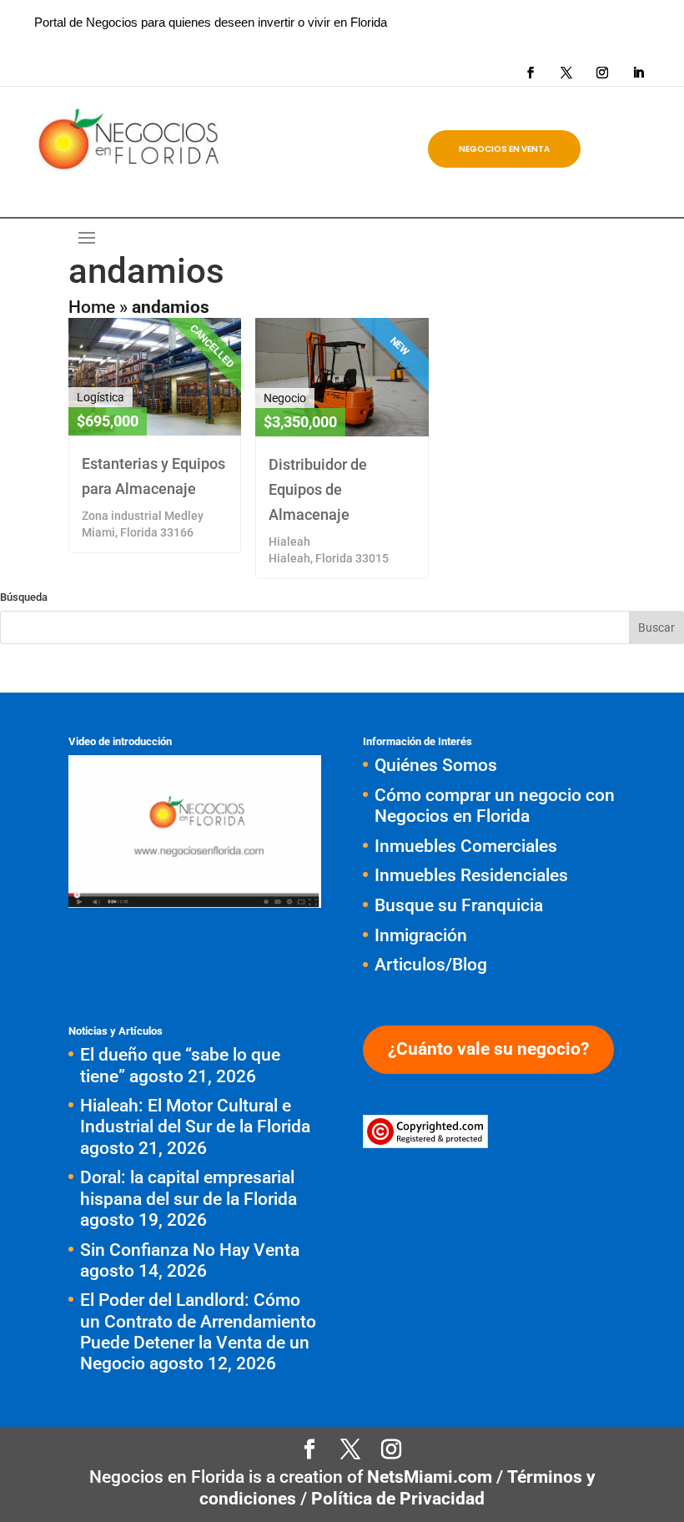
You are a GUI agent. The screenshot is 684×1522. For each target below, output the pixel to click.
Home (91, 307)
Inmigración (421, 935)
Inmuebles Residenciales (471, 875)
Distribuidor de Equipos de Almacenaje (318, 489)
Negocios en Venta (504, 149)
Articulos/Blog (431, 965)
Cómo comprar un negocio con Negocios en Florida (495, 805)
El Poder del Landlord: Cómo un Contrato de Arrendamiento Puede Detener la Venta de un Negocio (198, 1331)
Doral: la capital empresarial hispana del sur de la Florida (188, 1187)
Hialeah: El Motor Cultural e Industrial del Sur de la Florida (195, 1116)
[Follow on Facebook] (530, 72)
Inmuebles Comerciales (466, 846)
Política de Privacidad (398, 1499)
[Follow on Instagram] (602, 72)
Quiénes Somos (436, 765)
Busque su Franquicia (459, 905)
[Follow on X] (566, 72)
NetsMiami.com (431, 1477)
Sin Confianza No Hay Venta (189, 1250)
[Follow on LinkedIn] (638, 72)
